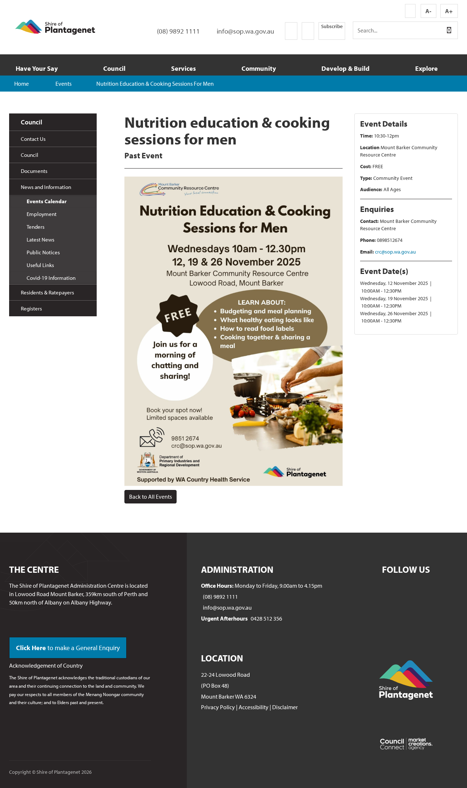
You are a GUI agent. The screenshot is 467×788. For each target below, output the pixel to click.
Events (63, 83)
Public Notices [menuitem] (43, 252)
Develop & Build (345, 68)
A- (428, 11)
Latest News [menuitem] (40, 239)
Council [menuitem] (31, 122)
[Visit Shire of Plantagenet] (55, 26)
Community (259, 68)
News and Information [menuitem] (46, 187)
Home (21, 83)
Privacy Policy (218, 707)
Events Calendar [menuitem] (47, 201)
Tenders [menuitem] (36, 226)
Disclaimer (285, 707)
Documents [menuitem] (34, 170)
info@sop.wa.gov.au (227, 607)
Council (114, 68)
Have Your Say (37, 68)
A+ (449, 11)
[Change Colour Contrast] (410, 11)
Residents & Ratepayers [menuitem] (47, 292)
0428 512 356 (266, 618)
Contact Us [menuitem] (33, 138)
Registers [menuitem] (31, 308)
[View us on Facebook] (291, 31)
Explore (426, 68)
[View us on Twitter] (308, 31)
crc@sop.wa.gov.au (395, 251)
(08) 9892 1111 (220, 596)
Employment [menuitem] (42, 213)
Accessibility (254, 707)
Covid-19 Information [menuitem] (51, 277)
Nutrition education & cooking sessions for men (155, 83)
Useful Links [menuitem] (40, 265)
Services (183, 68)
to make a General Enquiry (68, 648)
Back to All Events (150, 496)
